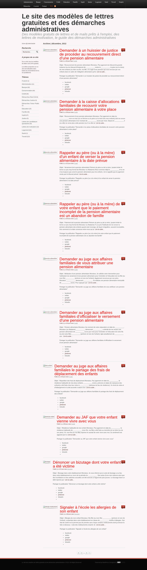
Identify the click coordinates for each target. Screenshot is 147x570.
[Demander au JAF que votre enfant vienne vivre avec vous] (48, 416)
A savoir (36, 6)
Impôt (83, 2)
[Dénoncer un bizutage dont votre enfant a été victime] (46, 462)
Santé (106, 2)
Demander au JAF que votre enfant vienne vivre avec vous (87, 419)
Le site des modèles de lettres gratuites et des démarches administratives (68, 23)
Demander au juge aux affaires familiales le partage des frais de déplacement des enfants (82, 370)
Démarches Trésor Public (30, 103)
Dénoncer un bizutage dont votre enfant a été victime (87, 464)
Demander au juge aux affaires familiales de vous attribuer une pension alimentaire (86, 263)
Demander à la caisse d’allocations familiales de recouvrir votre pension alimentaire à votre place (89, 105)
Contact (44, 6)
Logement (98, 2)
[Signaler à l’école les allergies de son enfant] (50, 507)
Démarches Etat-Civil (29, 97)
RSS (51, 6)
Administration (28, 2)
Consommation (48, 2)
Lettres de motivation (29, 127)
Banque (38, 2)
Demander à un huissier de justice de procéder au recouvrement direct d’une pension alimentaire (90, 54)
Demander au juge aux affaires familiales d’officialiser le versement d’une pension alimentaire (90, 316)
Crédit (58, 2)
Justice (90, 2)
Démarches (27, 6)
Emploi (121, 2)
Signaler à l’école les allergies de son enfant (88, 509)
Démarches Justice (28, 100)
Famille (75, 2)
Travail (113, 2)
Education (66, 2)
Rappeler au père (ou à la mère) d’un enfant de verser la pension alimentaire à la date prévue (87, 157)
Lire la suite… (101, 72)
